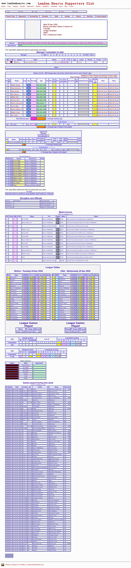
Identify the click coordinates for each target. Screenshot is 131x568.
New (66, 6)
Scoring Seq (34, 16)
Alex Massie (15, 94)
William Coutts (15, 112)
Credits (22, 565)
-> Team (75, 11)
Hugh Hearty (15, 91)
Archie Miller (15, 106)
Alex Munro (14, 115)
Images (15, 6)
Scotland (54, 6)
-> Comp (48, 11)
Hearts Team (11, 16)
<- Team (8, 11)
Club (9, 6)
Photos (22, 6)
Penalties (45, 16)
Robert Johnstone (16, 103)
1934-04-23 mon (103, 94)
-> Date (62, 11)
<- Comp (35, 11)
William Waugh (15, 85)
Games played (101, 16)
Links (71, 6)
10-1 (64, 62)
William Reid (15, 97)
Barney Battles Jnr (17, 109)
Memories (30, 6)
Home (3, 6)
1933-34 (17, 62)
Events (78, 16)
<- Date (21, 11)
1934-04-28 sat (113, 85)
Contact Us (15, 565)
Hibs (60, 6)
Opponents (22, 16)
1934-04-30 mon (114, 97)
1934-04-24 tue (102, 85)
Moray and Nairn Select (31, 62)
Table (56, 16)
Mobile (38, 6)
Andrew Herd (15, 100)
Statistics (46, 6)
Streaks (67, 16)
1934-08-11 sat (113, 103)
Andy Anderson (16, 88)
